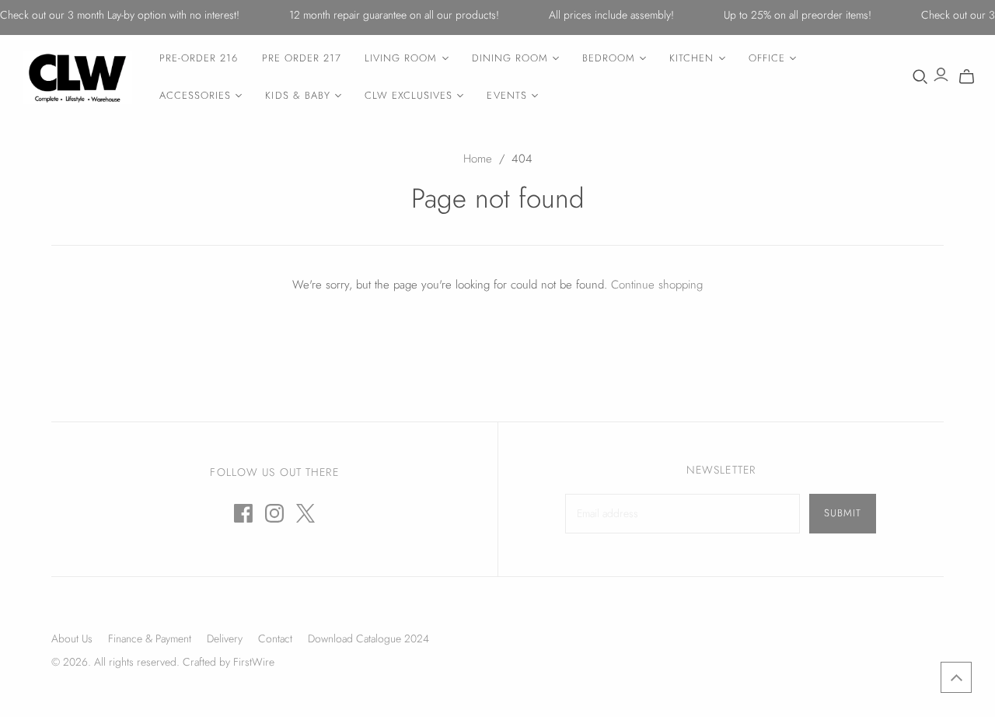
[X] (305, 513)
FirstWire (252, 662)
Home (477, 158)
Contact (275, 638)
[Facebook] (243, 513)
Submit (842, 512)
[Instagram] (274, 513)
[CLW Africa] (77, 77)
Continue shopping (657, 284)
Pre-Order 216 (199, 58)
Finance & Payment (149, 638)
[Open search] (920, 77)
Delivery (225, 638)
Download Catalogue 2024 (368, 638)
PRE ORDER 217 (302, 58)
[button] (956, 677)
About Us (72, 638)
